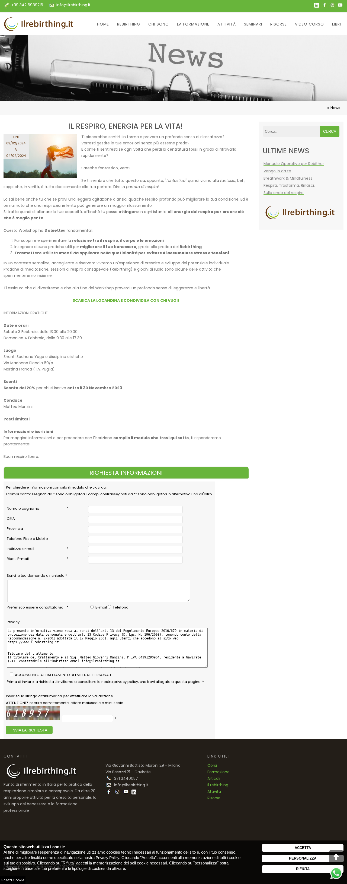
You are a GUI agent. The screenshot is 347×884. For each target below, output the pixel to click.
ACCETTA (303, 848)
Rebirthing (128, 24)
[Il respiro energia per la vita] (42, 157)
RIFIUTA (303, 869)
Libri (336, 24)
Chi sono (158, 24)
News (335, 107)
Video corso (309, 24)
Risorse (278, 24)
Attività (226, 24)
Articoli (213, 778)
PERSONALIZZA (302, 858)
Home (103, 24)
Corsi (212, 765)
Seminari (253, 24)
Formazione (218, 772)
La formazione (193, 24)
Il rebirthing (217, 785)
